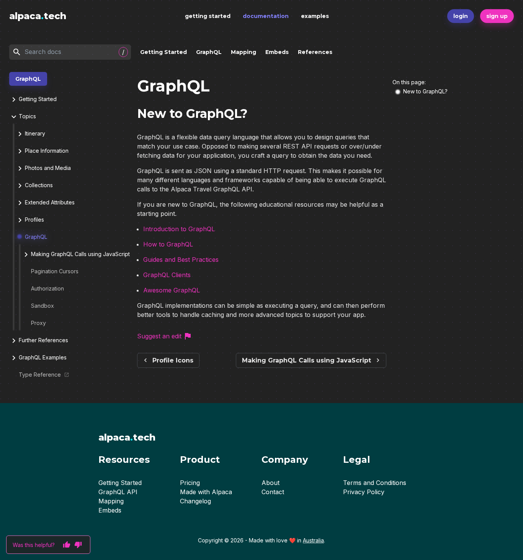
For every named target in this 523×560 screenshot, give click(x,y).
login (460, 16)
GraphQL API (117, 492)
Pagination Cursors (54, 271)
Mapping (243, 52)
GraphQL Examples (43, 357)
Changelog (195, 501)
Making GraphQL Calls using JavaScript (80, 254)
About (270, 483)
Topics (27, 116)
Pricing (190, 483)
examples (315, 16)
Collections (39, 185)
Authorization (47, 288)
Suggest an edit (159, 336)
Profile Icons (172, 360)
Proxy (38, 323)
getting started (207, 16)
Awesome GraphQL (171, 290)
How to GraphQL (168, 244)
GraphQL (209, 52)
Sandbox (42, 305)
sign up (497, 16)
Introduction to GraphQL (179, 229)
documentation (266, 16)
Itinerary (35, 133)
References (315, 52)
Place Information (47, 150)
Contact (273, 492)
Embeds (277, 52)
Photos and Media (48, 168)
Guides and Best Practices (181, 259)
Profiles (34, 219)
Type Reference (40, 374)
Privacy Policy (363, 492)
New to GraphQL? (425, 91)
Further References (43, 340)
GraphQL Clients (167, 275)
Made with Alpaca (206, 492)
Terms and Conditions (374, 483)
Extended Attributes (50, 202)
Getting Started (163, 52)
